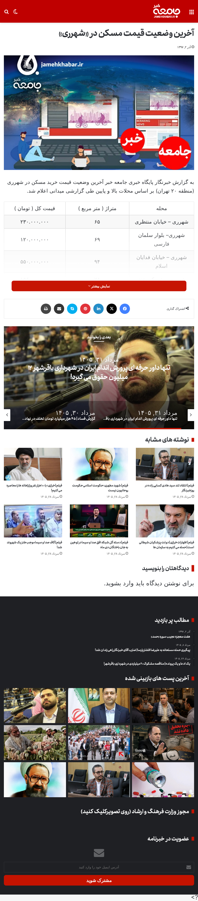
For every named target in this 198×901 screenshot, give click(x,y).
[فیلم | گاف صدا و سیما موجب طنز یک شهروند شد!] (33, 520)
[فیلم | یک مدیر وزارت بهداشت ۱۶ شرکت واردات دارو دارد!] (163, 779)
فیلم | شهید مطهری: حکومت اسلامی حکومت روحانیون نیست (100, 488)
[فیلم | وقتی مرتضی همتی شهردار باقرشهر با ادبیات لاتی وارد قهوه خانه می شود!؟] (163, 705)
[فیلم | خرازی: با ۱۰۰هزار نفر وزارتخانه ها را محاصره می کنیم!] (33, 464)
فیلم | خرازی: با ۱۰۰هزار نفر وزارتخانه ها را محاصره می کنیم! (34, 488)
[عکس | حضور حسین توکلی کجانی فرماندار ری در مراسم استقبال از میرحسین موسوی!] (99, 742)
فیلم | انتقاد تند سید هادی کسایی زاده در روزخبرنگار (169, 488)
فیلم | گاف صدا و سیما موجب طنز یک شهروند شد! (34, 544)
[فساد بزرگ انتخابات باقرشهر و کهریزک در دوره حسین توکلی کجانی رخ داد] (99, 705)
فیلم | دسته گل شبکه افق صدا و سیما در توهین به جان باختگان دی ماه (99, 544)
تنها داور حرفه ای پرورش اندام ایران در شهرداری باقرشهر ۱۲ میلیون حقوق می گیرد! (99, 372)
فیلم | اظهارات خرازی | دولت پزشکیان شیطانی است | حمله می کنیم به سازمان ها (166, 544)
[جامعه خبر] (166, 11)
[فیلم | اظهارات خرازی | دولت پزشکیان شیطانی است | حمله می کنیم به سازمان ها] (165, 520)
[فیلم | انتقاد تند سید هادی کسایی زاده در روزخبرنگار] (165, 464)
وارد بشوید (120, 583)
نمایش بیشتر (100, 286)
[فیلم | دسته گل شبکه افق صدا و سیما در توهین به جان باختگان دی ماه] (99, 520)
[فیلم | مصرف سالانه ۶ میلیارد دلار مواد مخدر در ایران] (35, 742)
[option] (99, 377)
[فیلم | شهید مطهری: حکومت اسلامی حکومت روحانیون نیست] (99, 464)
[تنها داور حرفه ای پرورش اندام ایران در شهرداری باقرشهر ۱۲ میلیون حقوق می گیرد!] (35, 705)
